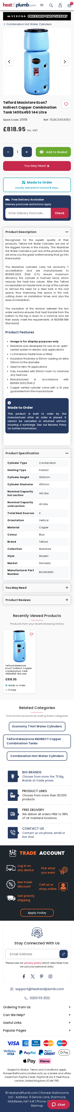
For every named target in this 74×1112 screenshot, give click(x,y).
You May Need (35, 166)
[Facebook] (24, 976)
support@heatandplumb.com (39, 989)
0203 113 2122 (40, 998)
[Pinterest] (41, 976)
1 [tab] (36, 91)
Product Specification (22, 453)
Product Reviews (18, 600)
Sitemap (37, 1106)
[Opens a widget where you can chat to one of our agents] (58, 1105)
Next (65, 62)
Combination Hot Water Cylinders (29, 24)
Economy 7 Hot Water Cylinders (37, 726)
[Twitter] (33, 976)
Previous (9, 62)
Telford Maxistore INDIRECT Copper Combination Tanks (34, 741)
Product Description (21, 232)
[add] (27, 152)
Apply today (37, 913)
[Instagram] (50, 976)
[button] (60, 5)
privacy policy (32, 963)
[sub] (8, 152)
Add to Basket (56, 152)
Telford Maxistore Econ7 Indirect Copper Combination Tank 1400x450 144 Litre (18, 669)
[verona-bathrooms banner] (37, 16)
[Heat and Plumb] (19, 4)
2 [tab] (38, 91)
